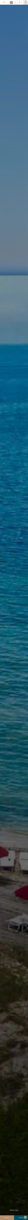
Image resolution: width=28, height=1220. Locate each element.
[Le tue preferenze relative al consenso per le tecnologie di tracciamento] (25, 1217)
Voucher (26, 3)
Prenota (7, 1217)
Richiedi (21, 1217)
